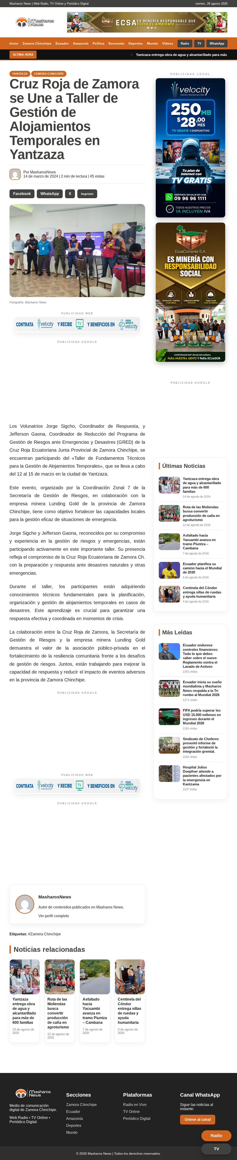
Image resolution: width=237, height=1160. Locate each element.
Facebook (22, 194)
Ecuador (62, 43)
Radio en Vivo (135, 1105)
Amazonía (80, 43)
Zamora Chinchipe (36, 43)
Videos (167, 43)
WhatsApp (217, 43)
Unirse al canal (198, 1119)
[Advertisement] (77, 382)
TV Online (131, 1112)
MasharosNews (43, 172)
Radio (185, 43)
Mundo (152, 43)
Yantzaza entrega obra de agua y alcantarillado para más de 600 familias (152, 55)
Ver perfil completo (53, 916)
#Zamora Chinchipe (44, 934)
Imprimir (87, 194)
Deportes (135, 43)
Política (98, 43)
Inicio (13, 43)
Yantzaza (20, 73)
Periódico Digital (136, 1119)
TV (199, 43)
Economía (116, 43)
